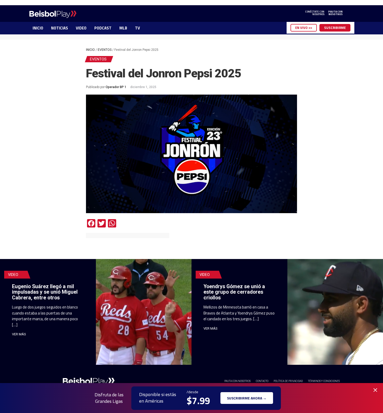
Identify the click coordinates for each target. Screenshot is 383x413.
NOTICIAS (59, 28)
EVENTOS (105, 50)
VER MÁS (19, 334)
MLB (123, 28)
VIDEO (81, 28)
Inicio (90, 50)
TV (137, 28)
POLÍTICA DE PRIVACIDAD (288, 381)
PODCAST (103, 28)
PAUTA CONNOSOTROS (335, 13)
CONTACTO (262, 381)
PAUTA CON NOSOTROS (237, 381)
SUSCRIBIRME (335, 27)
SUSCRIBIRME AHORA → (247, 398)
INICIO (38, 28)
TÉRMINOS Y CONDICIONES (324, 381)
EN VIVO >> (303, 27)
